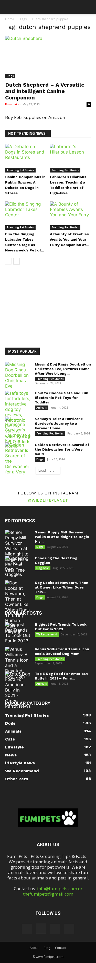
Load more (46, 470)
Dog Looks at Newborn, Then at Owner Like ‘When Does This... (61, 587)
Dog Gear (42, 568)
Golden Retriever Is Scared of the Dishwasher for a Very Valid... (62, 449)
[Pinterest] (55, 929)
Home (9, 19)
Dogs (10, 76)
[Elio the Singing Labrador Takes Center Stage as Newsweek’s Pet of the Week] (25, 215)
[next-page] (16, 261)
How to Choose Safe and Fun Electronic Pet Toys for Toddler (61, 397)
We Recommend (46, 634)
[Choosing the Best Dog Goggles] (18, 566)
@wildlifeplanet (48, 500)
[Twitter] (69, 929)
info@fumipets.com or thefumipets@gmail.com (52, 891)
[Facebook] (27, 929)
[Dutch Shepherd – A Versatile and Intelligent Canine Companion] (48, 57)
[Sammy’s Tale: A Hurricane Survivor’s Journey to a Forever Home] (18, 433)
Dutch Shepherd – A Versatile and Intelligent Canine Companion (44, 91)
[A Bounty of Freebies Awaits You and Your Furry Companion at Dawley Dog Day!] (70, 215)
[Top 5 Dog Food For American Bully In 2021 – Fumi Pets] (18, 690)
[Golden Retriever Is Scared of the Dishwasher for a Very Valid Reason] (18, 463)
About (34, 948)
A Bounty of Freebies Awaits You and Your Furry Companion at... (69, 239)
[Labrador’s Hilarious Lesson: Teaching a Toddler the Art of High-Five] (70, 158)
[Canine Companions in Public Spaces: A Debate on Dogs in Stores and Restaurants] (25, 158)
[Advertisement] (50, 305)
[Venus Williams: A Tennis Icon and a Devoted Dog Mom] (18, 663)
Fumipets (12, 104)
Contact (60, 948)
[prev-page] (8, 261)
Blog (47, 948)
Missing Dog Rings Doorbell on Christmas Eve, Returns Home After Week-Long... (63, 369)
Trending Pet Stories (20, 170)
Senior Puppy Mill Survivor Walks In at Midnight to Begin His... (62, 536)
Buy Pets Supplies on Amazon (35, 117)
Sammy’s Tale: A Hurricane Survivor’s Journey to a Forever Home (59, 423)
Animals (41, 407)
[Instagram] (41, 929)
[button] (9, 7)
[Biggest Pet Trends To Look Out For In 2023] (18, 633)
